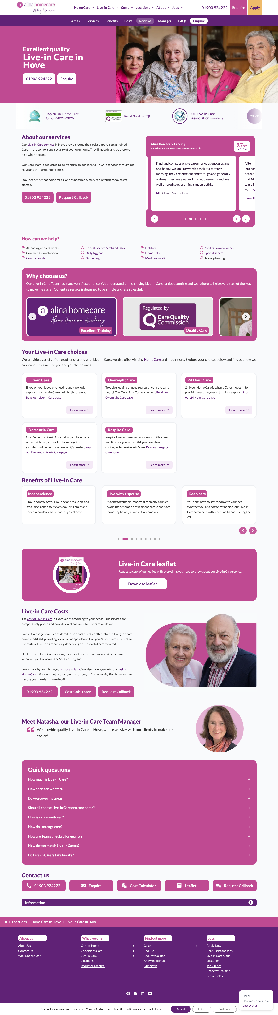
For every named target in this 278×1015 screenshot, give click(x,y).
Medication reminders (219, 248)
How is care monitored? (46, 817)
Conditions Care (91, 950)
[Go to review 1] (185, 219)
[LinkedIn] (142, 993)
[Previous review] (154, 219)
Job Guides (214, 966)
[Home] (6, 921)
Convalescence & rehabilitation (106, 248)
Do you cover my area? (45, 798)
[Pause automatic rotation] (237, 219)
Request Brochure (93, 966)
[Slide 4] (136, 539)
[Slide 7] (150, 539)
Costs (125, 8)
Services (93, 21)
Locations (143, 8)
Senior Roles (215, 976)
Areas (75, 21)
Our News (150, 966)
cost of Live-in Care (39, 619)
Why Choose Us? (29, 955)
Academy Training (218, 970)
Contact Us (25, 950)
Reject (201, 1009)
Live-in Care (105, 8)
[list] (139, 316)
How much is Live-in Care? (48, 779)
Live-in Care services (41, 144)
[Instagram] (135, 993)
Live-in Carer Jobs (218, 955)
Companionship (36, 258)
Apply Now (214, 945)
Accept (181, 1009)
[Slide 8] (155, 539)
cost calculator (70, 669)
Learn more (81, 411)
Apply (255, 7)
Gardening (93, 258)
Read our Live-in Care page (43, 397)
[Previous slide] (32, 316)
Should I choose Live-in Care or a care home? (61, 807)
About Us (24, 945)
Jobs (175, 8)
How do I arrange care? (45, 827)
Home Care (82, 8)
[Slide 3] (132, 539)
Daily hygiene (94, 253)
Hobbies (150, 248)
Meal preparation (156, 258)
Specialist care (214, 253)
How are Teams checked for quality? (55, 836)
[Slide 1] (118, 539)
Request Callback (155, 955)
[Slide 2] (125, 539)
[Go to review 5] (205, 219)
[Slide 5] (141, 539)
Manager (164, 21)
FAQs (182, 21)
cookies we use (133, 1009)
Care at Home (90, 945)
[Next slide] (246, 316)
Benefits (111, 21)
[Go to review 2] (190, 219)
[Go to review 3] (195, 219)
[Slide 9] (159, 539)
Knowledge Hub (154, 960)
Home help (152, 253)
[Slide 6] (145, 539)
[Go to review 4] (200, 219)
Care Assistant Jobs (220, 950)
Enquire (238, 7)
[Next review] (246, 219)
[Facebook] (128, 993)
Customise (224, 1009)
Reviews (145, 21)
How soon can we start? (46, 789)
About (161, 8)
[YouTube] (150, 993)
